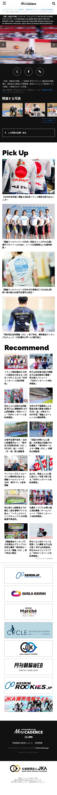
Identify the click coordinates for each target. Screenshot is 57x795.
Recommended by (41, 558)
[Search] (53, 3)
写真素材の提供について (22, 743)
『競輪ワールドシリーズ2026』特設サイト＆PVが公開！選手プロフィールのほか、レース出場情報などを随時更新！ (27, 245)
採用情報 (38, 743)
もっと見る (48, 120)
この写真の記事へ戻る (17, 133)
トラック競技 (18, 9)
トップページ (6, 9)
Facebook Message (42, 748)
